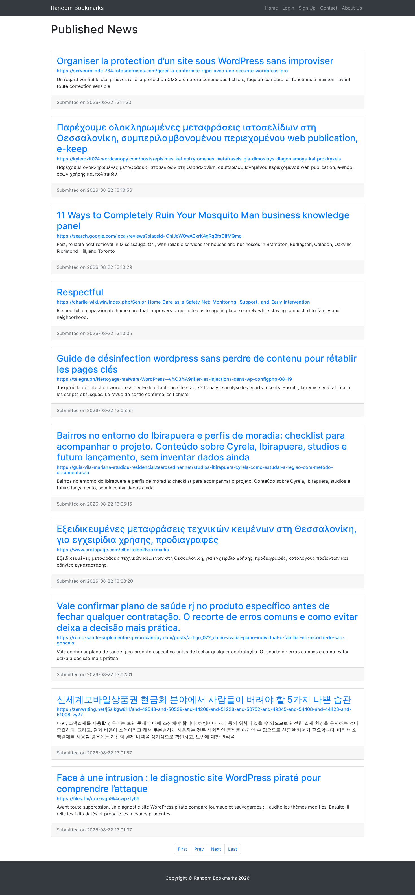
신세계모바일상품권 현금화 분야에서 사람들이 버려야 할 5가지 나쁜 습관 (204, 699)
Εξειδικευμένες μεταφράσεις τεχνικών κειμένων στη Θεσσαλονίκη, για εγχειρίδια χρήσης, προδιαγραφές (207, 534)
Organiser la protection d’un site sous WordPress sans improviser (195, 60)
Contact (328, 8)
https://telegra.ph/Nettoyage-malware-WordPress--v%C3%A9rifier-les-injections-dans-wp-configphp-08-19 (174, 379)
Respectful (80, 292)
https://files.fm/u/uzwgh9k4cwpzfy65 (98, 798)
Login (288, 8)
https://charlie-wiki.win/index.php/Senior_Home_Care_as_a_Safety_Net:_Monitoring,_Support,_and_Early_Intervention (183, 302)
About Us (352, 8)
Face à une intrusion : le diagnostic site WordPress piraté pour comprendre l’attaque (189, 783)
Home (271, 8)
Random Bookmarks (77, 8)
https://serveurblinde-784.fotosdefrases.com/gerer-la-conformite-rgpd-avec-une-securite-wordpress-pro (172, 70)
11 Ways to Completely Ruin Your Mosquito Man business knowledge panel (203, 220)
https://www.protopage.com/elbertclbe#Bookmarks (113, 549)
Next (216, 849)
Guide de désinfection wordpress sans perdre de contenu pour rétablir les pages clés (207, 363)
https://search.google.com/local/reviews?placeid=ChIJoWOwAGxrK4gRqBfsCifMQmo (149, 236)
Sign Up (307, 8)
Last (232, 849)
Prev (199, 849)
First (182, 849)
